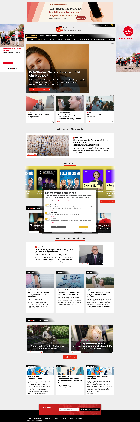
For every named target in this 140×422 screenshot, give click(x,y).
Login (107, 25)
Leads (54, 36)
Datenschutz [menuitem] (37, 418)
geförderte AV (32, 154)
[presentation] (27, 182)
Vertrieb (89, 272)
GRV (58, 122)
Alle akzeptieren (83, 227)
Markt (29, 312)
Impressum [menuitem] (48, 418)
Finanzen (60, 272)
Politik (88, 122)
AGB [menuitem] (29, 418)
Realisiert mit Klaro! (89, 229)
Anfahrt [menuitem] (56, 418)
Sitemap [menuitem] (64, 418)
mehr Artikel (70, 357)
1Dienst (52, 216)
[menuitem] (97, 25)
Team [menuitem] (71, 418)
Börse (58, 312)
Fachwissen (31, 366)
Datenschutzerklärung (65, 201)
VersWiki (71, 36)
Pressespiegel (99, 25)
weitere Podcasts (107, 201)
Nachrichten (31, 36)
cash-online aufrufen (38, 89)
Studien (62, 36)
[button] (87, 91)
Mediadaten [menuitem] (79, 418)
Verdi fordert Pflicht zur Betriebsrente (97, 116)
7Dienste (53, 210)
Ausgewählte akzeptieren (59, 227)
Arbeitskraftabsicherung (35, 352)
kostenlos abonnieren (91, 409)
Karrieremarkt (44, 36)
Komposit (30, 272)
